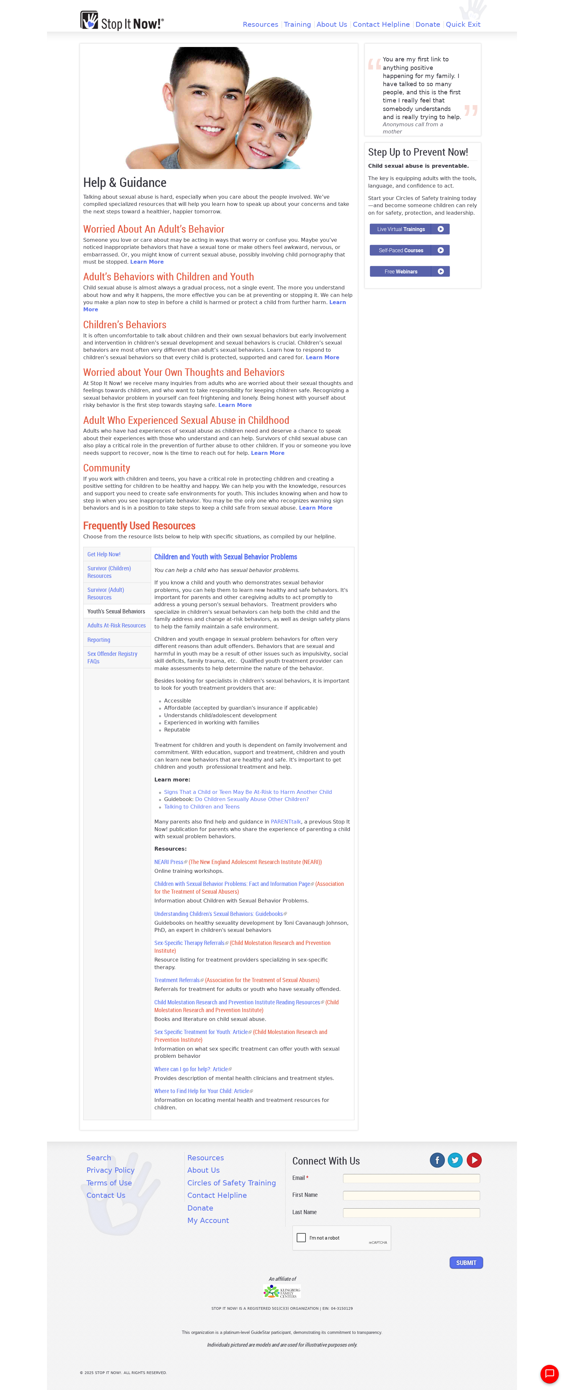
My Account (208, 1220)
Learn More (147, 262)
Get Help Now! (103, 554)
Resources (260, 24)
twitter (455, 1160)
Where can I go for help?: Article (193, 1069)
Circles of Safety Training (231, 1183)
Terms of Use (109, 1183)
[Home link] (122, 21)
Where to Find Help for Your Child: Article (203, 1091)
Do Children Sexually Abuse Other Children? (252, 799)
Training (297, 24)
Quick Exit (463, 24)
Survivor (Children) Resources (109, 571)
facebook (438, 1160)
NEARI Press (170, 862)
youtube (473, 1160)
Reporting (98, 639)
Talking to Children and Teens (202, 807)
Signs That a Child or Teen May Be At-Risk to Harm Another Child (248, 792)
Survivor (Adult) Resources (105, 593)
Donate (427, 24)
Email (300, 1177)
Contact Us (105, 1195)
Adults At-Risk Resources (116, 625)
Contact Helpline (381, 24)
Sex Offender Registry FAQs (112, 657)
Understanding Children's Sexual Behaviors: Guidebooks (220, 914)
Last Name (304, 1211)
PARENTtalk (286, 822)
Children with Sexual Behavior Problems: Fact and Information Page (234, 884)
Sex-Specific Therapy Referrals (191, 943)
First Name (305, 1194)
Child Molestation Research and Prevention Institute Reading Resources (239, 1002)
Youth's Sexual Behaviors (118, 611)
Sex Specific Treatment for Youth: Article (203, 1032)
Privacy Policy (110, 1170)
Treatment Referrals (179, 980)
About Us (332, 24)
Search (98, 1158)
